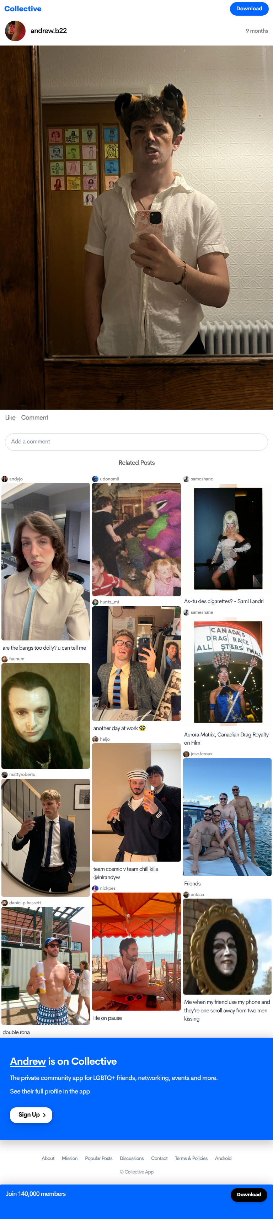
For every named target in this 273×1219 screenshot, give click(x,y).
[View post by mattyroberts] (45, 838)
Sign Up (28, 1115)
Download (249, 8)
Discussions (132, 1158)
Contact (159, 1158)
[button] (136, 441)
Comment (34, 418)
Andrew (28, 1061)
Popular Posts (98, 1158)
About (48, 1158)
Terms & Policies (191, 1158)
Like (10, 418)
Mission (69, 1158)
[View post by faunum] (45, 716)
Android (223, 1158)
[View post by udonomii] (136, 539)
